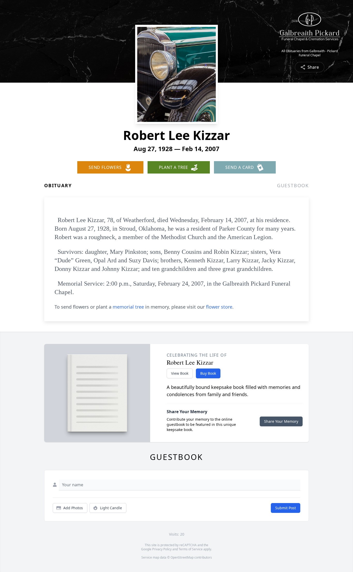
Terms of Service (191, 549)
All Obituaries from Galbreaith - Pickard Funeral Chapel (309, 53)
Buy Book (208, 373)
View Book (179, 373)
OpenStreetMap (182, 557)
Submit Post (285, 507)
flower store (219, 307)
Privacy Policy (162, 549)
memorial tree (128, 307)
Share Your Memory (281, 421)
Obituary (58, 185)
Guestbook (293, 185)
